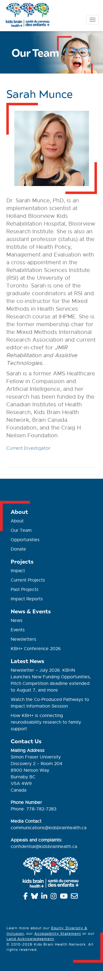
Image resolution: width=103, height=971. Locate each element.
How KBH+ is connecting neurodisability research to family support (46, 722)
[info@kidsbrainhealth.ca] (75, 897)
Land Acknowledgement (30, 938)
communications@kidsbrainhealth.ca (49, 828)
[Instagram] (55, 897)
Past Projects (24, 589)
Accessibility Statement (57, 933)
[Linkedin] (45, 897)
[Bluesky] (35, 897)
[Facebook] (26, 897)
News (17, 620)
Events (18, 630)
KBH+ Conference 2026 (36, 648)
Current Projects (28, 580)
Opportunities (25, 540)
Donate (18, 549)
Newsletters (23, 639)
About (17, 521)
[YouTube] (64, 897)
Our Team (21, 530)
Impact (18, 571)
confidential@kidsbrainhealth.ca (44, 846)
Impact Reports (27, 599)
